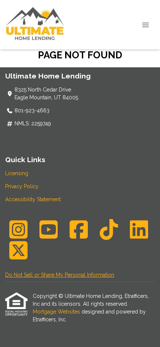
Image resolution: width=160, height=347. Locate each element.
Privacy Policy (22, 186)
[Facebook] (78, 229)
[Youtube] (48, 229)
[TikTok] (109, 229)
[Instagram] (18, 229)
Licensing (16, 173)
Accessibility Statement (33, 199)
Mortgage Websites (57, 312)
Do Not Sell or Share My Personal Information (59, 275)
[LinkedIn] (139, 229)
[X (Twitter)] (18, 250)
